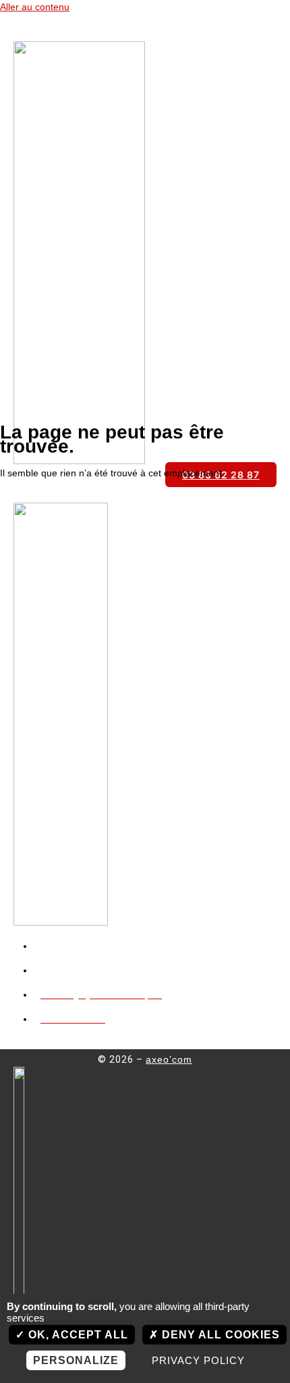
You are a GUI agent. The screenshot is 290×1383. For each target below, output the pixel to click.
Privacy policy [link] (198, 1360)
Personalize (76, 1360)
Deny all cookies (219, 1334)
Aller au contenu (34, 6)
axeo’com (169, 1059)
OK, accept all (76, 1334)
